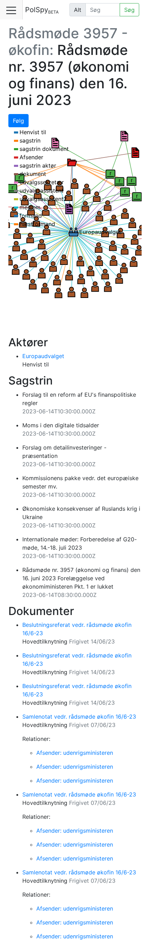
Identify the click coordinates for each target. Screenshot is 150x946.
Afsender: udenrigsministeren (74, 752)
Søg (129, 9)
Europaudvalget (43, 356)
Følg (18, 120)
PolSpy (42, 10)
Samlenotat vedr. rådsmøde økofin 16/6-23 (79, 716)
